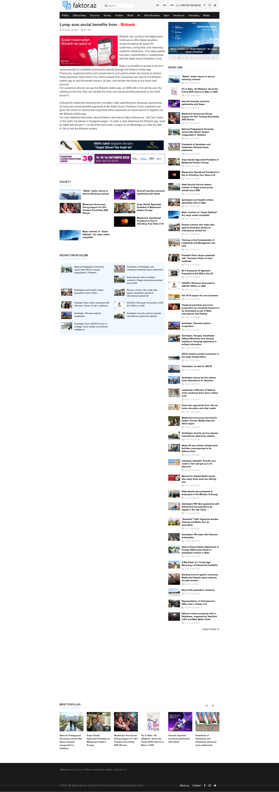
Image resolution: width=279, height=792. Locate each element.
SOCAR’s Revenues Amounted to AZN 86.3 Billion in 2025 (145, 304)
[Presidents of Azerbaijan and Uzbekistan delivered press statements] (207, 729)
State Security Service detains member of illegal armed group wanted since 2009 (144, 280)
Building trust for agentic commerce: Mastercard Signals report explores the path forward (200, 577)
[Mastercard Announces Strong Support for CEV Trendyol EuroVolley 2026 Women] (126, 729)
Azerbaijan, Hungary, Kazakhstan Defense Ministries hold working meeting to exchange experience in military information (199, 340)
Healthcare (178, 15)
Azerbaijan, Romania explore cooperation (87, 315)
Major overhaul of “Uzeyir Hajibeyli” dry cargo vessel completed (96, 234)
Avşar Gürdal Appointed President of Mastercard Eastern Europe (149, 207)
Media (206, 15)
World (130, 15)
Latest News (209, 629)
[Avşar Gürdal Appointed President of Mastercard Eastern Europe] (98, 729)
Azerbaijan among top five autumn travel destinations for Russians (199, 379)
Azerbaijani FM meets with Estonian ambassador (200, 536)
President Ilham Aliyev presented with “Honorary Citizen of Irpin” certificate (91, 304)
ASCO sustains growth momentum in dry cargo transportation (200, 355)
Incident (119, 15)
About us (184, 785)
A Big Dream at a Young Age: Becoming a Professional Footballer (200, 564)
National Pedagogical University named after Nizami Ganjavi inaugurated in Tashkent (89, 269)
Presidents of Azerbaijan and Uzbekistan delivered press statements (145, 268)
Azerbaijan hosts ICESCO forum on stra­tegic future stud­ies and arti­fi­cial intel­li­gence (91, 326)
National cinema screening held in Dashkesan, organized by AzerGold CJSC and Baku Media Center (199, 616)
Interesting (193, 15)
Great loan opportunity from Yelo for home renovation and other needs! (200, 407)
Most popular (70, 704)
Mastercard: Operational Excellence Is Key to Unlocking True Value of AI (150, 220)
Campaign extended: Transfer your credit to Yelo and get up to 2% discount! (199, 463)
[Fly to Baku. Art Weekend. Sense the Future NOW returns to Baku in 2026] (153, 729)
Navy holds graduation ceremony (198, 589)
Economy (95, 15)
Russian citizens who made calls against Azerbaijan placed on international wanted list (142, 293)
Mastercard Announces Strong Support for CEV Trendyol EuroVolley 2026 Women (95, 208)
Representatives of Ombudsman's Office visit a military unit (198, 602)
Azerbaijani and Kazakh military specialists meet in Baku (89, 291)
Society (107, 15)
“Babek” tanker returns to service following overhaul (96, 192)
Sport (166, 15)
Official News (79, 15)
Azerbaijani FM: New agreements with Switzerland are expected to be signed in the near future (200, 506)
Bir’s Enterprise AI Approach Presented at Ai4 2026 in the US (197, 272)
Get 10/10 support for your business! (200, 295)
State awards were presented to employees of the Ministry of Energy (200, 493)
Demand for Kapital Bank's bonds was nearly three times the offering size (199, 479)
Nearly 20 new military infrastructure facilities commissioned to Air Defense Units (200, 448)
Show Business (152, 15)
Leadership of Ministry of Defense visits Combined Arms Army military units (200, 393)
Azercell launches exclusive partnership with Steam (151, 192)
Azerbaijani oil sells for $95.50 (197, 366)
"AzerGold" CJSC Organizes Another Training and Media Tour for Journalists (200, 522)
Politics (65, 15)
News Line (175, 67)
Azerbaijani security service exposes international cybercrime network (144, 315)
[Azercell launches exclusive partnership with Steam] (180, 727)
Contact (196, 785)
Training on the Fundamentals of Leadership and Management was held (198, 243)
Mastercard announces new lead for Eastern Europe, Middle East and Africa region (199, 420)
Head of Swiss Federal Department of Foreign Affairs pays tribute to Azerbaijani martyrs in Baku (200, 549)
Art (138, 15)
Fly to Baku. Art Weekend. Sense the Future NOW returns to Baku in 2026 (200, 90)
